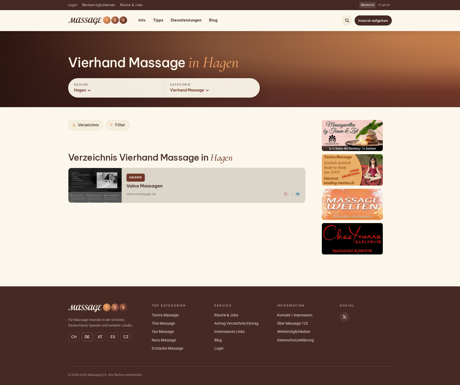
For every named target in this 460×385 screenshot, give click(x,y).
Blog (213, 20)
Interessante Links (229, 331)
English (384, 5)
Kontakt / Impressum (294, 315)
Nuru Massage (164, 340)
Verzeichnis (88, 125)
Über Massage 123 (292, 323)
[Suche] (347, 20)
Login (72, 5)
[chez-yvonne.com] (352, 238)
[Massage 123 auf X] (344, 317)
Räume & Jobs (131, 5)
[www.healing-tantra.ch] (352, 169)
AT (100, 336)
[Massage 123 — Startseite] (97, 20)
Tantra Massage (165, 315)
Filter (120, 125)
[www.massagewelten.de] (352, 135)
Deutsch (368, 5)
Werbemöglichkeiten (98, 5)
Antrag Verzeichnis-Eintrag (236, 323)
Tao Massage (163, 331)
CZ (126, 336)
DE (87, 336)
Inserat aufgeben (373, 20)
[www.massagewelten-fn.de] (352, 204)
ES (112, 336)
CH (74, 336)
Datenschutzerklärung (295, 340)
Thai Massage (163, 323)
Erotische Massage (167, 348)
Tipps (158, 20)
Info (142, 20)
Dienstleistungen (186, 20)
